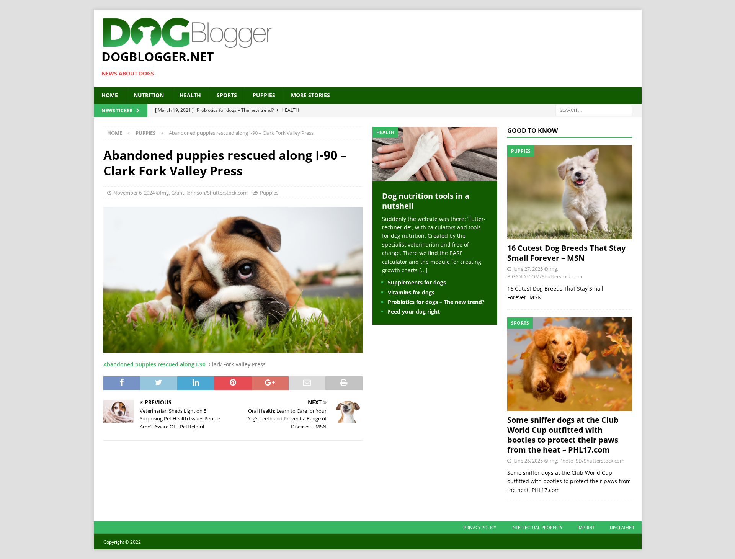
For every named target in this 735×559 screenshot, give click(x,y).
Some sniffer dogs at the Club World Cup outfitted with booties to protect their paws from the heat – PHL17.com (563, 435)
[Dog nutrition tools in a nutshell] (434, 176)
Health (190, 95)
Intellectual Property (536, 527)
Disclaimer (622, 527)
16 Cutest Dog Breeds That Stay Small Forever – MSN (566, 253)
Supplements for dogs (417, 282)
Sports (227, 95)
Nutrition (149, 95)
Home (109, 95)
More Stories (310, 95)
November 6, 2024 (134, 192)
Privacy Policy (480, 527)
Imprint (586, 527)
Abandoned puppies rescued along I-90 (154, 364)
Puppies (264, 95)
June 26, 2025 (528, 460)
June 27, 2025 (528, 268)
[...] (423, 270)
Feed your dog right (414, 311)
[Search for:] (593, 109)
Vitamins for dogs (411, 292)
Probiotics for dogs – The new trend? (436, 302)
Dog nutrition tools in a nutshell (425, 201)
